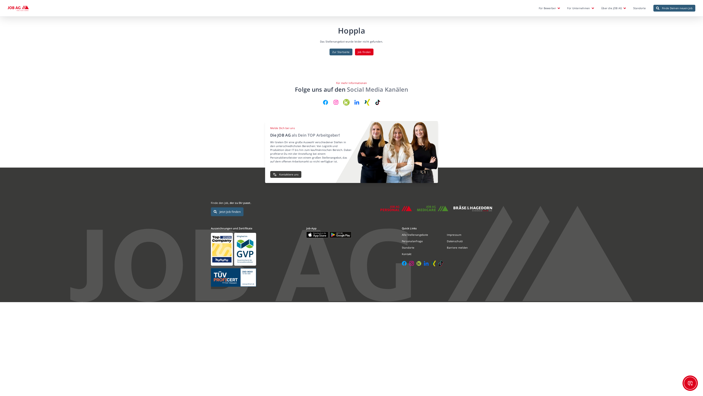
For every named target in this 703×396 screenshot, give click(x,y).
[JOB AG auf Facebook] (325, 102)
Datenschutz (455, 241)
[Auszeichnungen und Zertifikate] (256, 249)
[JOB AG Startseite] (18, 8)
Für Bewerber (547, 8)
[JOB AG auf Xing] (367, 102)
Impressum (454, 234)
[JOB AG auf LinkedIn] (357, 102)
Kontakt (407, 254)
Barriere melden (457, 247)
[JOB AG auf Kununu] (346, 102)
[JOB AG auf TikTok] (377, 102)
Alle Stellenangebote (415, 234)
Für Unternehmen (578, 8)
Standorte (639, 8)
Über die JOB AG (611, 8)
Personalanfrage (412, 241)
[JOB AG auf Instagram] (336, 102)
